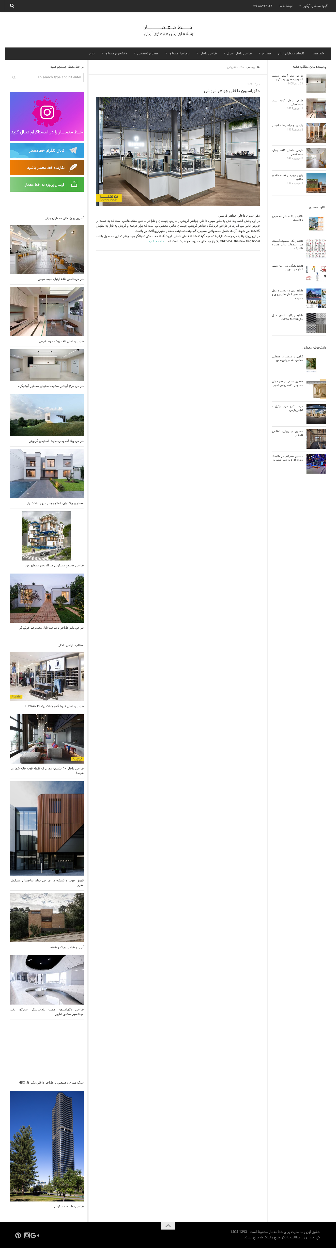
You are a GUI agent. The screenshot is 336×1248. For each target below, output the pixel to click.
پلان (91, 53)
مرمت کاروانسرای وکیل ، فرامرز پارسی (287, 408)
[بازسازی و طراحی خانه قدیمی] (316, 133)
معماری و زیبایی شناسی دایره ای (287, 433)
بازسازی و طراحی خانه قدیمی (287, 125)
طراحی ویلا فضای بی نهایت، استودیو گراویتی (56, 441)
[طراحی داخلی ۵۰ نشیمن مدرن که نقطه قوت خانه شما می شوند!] (47, 739)
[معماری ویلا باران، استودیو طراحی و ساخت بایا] (47, 473)
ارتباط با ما (285, 6)
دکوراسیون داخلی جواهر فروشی (232, 91)
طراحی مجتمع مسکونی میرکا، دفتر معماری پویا (54, 565)
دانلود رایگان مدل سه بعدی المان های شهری (287, 268)
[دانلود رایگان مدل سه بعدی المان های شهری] (316, 273)
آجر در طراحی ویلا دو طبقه (67, 947)
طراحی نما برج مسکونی (69, 1206)
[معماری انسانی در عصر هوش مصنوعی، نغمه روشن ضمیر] (316, 389)
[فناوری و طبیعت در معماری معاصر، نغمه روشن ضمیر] (316, 364)
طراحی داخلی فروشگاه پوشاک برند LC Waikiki (54, 706)
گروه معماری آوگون (315, 6)
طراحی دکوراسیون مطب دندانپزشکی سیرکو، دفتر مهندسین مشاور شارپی (47, 1012)
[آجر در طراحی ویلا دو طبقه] (47, 917)
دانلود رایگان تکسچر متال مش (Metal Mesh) (287, 317)
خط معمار (317, 53)
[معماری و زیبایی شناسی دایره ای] (316, 439)
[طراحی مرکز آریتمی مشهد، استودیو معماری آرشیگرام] (47, 365)
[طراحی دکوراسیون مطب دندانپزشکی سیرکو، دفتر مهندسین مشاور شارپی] (47, 980)
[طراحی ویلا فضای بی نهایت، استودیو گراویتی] (47, 415)
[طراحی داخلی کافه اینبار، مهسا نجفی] (47, 249)
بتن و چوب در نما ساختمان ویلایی (287, 177)
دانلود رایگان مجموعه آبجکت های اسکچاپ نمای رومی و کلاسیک (287, 245)
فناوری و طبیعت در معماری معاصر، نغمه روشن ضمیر (287, 358)
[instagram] (27, 1235)
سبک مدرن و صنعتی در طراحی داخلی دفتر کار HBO (51, 1083)
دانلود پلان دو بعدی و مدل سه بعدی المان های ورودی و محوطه (287, 294)
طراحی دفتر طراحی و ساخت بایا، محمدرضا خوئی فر (51, 628)
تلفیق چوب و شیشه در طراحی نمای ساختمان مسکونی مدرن (47, 883)
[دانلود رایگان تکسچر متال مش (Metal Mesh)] (316, 323)
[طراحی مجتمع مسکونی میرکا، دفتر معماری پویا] (47, 535)
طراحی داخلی (208, 53)
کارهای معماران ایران (291, 53)
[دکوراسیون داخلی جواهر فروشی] (178, 151)
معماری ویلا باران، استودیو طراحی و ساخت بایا (55, 503)
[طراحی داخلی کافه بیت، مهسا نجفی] (47, 311)
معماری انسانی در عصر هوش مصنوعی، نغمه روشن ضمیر (287, 383)
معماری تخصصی (147, 53)
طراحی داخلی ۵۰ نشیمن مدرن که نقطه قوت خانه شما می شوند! (47, 771)
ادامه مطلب (156, 241)
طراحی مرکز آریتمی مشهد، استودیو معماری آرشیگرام (51, 386)
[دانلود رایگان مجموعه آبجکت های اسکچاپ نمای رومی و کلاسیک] (316, 248)
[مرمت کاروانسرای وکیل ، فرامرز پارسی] (316, 414)
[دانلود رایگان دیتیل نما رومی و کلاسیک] (316, 224)
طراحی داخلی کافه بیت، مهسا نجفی (61, 341)
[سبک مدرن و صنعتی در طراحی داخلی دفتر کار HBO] (47, 1050)
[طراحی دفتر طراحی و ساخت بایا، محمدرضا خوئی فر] (47, 598)
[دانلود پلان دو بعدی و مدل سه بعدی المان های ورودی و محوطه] (316, 298)
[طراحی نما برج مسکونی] (47, 1146)
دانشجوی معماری (116, 53)
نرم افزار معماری (179, 53)
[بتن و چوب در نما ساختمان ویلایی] (316, 183)
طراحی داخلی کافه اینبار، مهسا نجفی (61, 279)
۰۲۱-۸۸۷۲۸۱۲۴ (263, 6)
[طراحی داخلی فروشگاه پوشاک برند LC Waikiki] (47, 676)
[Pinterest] (18, 1235)
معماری (266, 53)
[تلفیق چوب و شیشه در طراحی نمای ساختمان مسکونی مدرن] (47, 828)
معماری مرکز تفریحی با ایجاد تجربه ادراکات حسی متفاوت (287, 458)
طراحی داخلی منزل (239, 53)
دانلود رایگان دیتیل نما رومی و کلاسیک (287, 218)
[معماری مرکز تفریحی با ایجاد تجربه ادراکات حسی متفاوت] (316, 464)
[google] (35, 1235)
